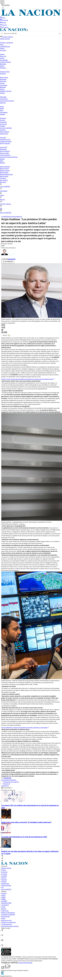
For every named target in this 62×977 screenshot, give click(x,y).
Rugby (2, 108)
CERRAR (2, 1)
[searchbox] (30, 33)
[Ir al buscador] (3, 8)
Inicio (3, 18)
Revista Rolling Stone (6, 174)
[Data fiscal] (2, 974)
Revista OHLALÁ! (5, 167)
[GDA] (6, 968)
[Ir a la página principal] (31, 15)
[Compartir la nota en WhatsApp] (4, 327)
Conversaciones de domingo (8, 157)
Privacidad (29, 963)
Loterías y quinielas (6, 128)
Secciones (5, 20)
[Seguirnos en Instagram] (2, 940)
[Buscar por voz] (59, 33)
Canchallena (3, 112)
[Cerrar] (27, 30)
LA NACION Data (5, 46)
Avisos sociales (4, 153)
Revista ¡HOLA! (4, 168)
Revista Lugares (5, 170)
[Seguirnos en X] (2, 935)
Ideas (1, 161)
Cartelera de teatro (6, 141)
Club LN (4, 25)
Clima (1, 44)
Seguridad (3, 79)
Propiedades (4, 60)
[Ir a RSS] (2, 945)
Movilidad (3, 64)
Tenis (1, 110)
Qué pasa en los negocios (11, 782)
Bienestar (3, 87)
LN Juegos (3, 118)
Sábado (2, 159)
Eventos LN (6, 784)
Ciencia (2, 89)
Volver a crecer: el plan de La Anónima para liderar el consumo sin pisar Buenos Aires (27, 379)
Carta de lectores (5, 155)
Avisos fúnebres (5, 151)
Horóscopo (3, 124)
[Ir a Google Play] (6, 951)
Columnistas (4, 99)
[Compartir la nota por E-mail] (6, 332)
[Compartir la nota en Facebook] (2, 332)
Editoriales (3, 97)
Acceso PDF (3, 147)
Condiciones (22, 963)
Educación (3, 81)
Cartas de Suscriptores (7, 101)
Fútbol (2, 106)
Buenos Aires (4, 77)
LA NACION (5, 216)
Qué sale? (3, 137)
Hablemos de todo (5, 91)
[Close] (2, 856)
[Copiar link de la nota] (2, 330)
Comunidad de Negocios (8, 780)
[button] (31, 121)
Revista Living (4, 172)
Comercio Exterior (5, 62)
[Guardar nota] (2, 325)
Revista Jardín (4, 176)
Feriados (2, 126)
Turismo (2, 120)
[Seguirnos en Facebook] (2, 930)
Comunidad (3, 85)
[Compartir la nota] (2, 327)
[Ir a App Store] (6, 955)
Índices (2, 66)
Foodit (4, 22)
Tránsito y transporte (6, 43)
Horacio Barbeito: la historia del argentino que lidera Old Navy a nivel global (24, 727)
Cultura (2, 83)
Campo (2, 58)
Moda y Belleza (4, 132)
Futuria (2, 54)
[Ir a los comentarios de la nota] (4, 325)
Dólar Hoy (3, 56)
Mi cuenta (5, 27)
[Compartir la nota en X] (4, 332)
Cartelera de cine (5, 139)
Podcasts (3, 130)
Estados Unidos (5, 72)
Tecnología (3, 122)
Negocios (19, 216)
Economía (12, 216)
